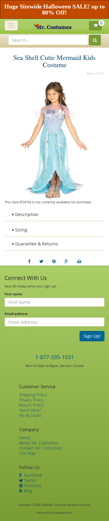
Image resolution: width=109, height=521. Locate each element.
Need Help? (30, 410)
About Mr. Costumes (38, 443)
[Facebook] (29, 261)
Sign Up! (92, 336)
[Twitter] (41, 261)
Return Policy (31, 405)
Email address (16, 313)
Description (26, 214)
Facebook (32, 475)
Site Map (27, 453)
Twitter (30, 480)
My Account (30, 415)
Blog (27, 490)
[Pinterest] (54, 261)
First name (13, 294)
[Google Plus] (66, 261)
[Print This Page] (79, 261)
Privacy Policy (31, 400)
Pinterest (32, 485)
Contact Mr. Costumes (40, 448)
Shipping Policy (33, 395)
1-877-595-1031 (54, 357)
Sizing (20, 230)
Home (25, 438)
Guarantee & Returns (36, 244)
